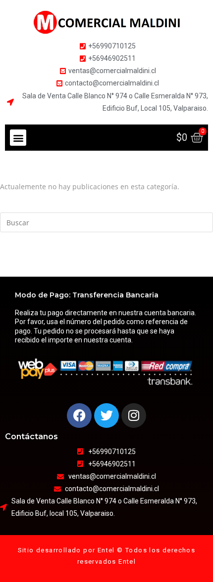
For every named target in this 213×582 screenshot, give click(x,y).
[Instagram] (133, 415)
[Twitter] (106, 415)
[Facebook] (79, 415)
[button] (18, 137)
